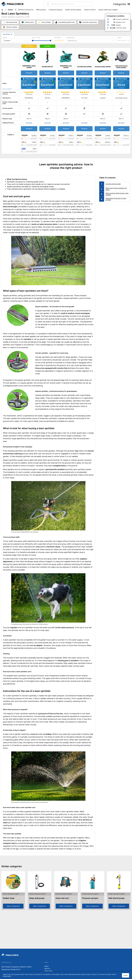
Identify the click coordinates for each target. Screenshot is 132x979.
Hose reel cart (62, 898)
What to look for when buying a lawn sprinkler (117, 194)
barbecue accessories (25, 10)
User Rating (57, 37)
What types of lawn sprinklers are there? (116, 189)
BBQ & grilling (41, 10)
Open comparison (13, 906)
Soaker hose (8, 898)
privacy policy (7, 976)
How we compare (7, 89)
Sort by (5, 37)
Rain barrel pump (116, 898)
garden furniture (90, 10)
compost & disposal (55, 10)
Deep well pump (36, 898)
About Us (47, 968)
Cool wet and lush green (113, 184)
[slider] (32, 40)
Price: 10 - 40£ (36, 37)
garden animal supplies (73, 10)
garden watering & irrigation (108, 10)
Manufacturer (70, 37)
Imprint (46, 966)
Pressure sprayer (90, 898)
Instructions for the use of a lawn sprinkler (116, 199)
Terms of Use (48, 971)
